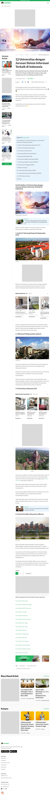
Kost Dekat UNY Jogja (21, 625)
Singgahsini (3, 768)
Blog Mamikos (3, 765)
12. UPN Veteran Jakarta (23, 175)
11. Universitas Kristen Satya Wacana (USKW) (29, 172)
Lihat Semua (7, 162)
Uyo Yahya (30, 77)
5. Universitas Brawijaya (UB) (24, 155)
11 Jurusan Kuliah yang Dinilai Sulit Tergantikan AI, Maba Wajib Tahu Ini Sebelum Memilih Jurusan (7, 120)
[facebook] (1, 787)
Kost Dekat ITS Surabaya (22, 640)
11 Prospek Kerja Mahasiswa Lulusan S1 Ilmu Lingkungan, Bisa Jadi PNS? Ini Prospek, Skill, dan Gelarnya (6, 154)
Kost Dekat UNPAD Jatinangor (23, 603)
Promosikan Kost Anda (5, 761)
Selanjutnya (28, 572)
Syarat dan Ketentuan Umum (6, 776)
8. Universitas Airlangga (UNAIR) (25, 163)
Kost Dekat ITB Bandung (21, 632)
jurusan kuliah (22, 664)
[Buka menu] (48, 2)
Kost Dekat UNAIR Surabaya (23, 647)
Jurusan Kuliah (34, 53)
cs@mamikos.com (5, 783)
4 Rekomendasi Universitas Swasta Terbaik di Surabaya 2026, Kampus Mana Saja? (27, 725)
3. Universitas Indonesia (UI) (24, 149)
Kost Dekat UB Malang (21, 614)
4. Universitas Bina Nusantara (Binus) (26, 152)
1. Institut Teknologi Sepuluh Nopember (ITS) (28, 144)
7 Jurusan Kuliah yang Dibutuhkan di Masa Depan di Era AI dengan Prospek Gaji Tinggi (6, 137)
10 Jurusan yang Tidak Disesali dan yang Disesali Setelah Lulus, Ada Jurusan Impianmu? (6, 104)
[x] (4, 787)
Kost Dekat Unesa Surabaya (22, 644)
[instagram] (6, 787)
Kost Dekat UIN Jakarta (21, 651)
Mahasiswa (27, 53)
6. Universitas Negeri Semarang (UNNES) (27, 158)
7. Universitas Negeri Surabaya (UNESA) (27, 160)
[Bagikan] (23, 81)
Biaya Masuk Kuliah (30, 697)
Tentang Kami (3, 757)
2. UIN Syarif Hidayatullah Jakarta (26, 146)
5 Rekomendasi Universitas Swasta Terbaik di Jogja (42, 723)
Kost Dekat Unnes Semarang (23, 618)
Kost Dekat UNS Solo (21, 629)
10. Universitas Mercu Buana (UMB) (26, 169)
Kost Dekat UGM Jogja (21, 599)
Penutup (19, 177)
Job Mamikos (3, 759)
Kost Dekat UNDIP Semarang (23, 607)
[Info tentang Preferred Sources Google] (46, 80)
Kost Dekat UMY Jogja (21, 621)
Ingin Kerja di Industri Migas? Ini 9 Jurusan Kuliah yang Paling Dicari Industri (7, 69)
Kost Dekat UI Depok (21, 610)
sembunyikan (25, 136)
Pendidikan (21, 53)
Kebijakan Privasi (4, 774)
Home (16, 53)
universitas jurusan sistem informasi (23, 667)
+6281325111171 (5, 785)
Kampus (28, 731)
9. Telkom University (22, 166)
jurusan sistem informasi (31, 664)
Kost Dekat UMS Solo (21, 636)
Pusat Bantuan (3, 763)
